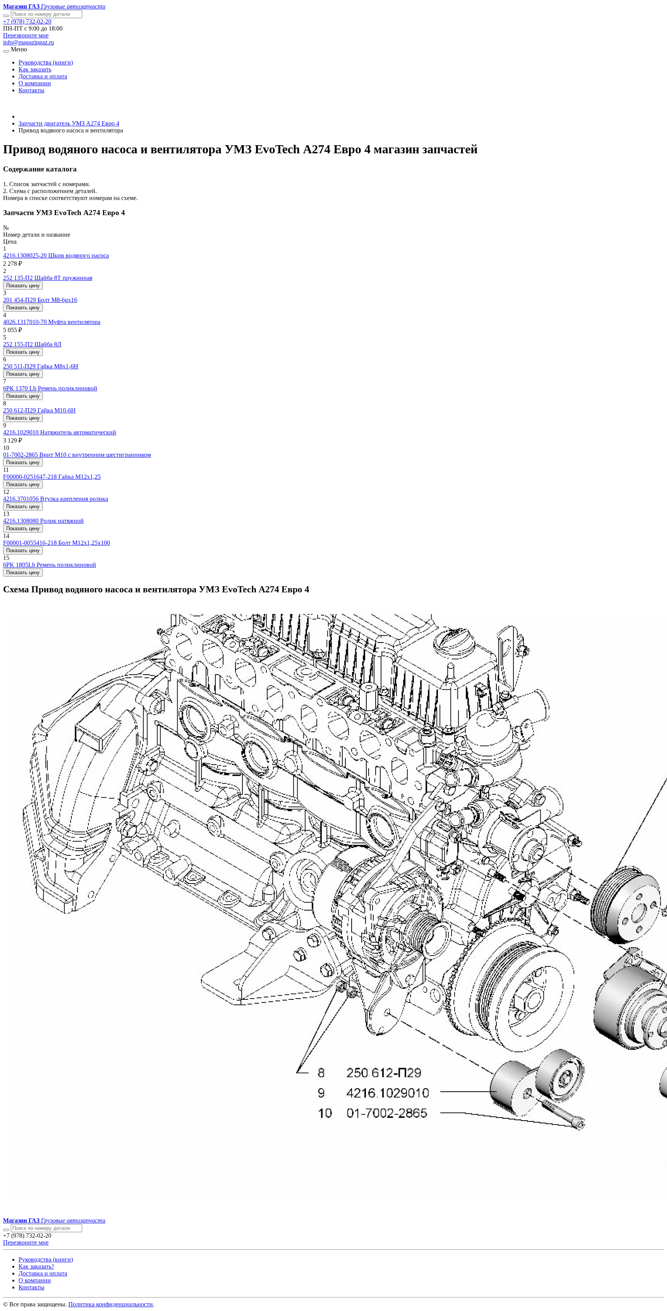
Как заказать (35, 69)
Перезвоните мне (26, 35)
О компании (35, 83)
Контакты (31, 90)
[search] (6, 1230)
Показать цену (23, 285)
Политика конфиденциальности (110, 1304)
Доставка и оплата (43, 76)
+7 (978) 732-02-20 (27, 21)
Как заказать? (36, 1266)
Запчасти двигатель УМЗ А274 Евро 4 (69, 123)
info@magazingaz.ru (28, 42)
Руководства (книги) (46, 62)
